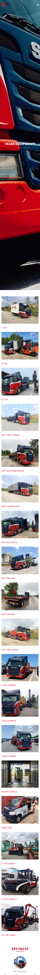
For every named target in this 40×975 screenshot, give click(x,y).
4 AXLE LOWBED (8, 756)
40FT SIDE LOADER (10, 649)
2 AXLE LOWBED (8, 685)
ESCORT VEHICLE (9, 791)
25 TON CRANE (8, 935)
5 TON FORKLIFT (8, 863)
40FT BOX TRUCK (9, 542)
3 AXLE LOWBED (8, 720)
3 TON (4, 363)
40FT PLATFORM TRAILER (12, 471)
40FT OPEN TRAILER (10, 435)
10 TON (4, 399)
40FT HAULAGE (8, 614)
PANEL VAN (6, 827)
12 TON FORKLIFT (9, 899)
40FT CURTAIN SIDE (10, 506)
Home (11, 148)
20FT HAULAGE (8, 578)
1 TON (4, 327)
